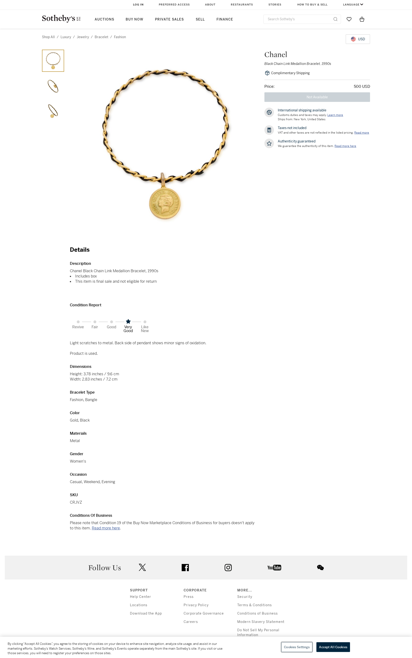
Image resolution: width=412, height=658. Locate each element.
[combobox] (302, 19)
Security (244, 597)
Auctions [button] (104, 19)
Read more (361, 133)
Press (189, 597)
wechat (320, 567)
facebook (185, 567)
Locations (138, 605)
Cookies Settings (297, 647)
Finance (224, 19)
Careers (191, 622)
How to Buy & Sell (312, 4)
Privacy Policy (196, 605)
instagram (228, 567)
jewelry (83, 37)
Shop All (48, 37)
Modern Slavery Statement (260, 622)
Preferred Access (174, 4)
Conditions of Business (257, 613)
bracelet (101, 37)
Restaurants (242, 4)
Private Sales (169, 19)
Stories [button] (274, 4)
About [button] (210, 4)
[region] (206, 647)
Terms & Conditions (254, 605)
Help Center (140, 597)
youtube (274, 567)
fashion (120, 37)
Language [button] (351, 4)
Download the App (146, 613)
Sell (200, 19)
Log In (138, 4)
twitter (142, 567)
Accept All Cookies (333, 647)
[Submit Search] (335, 19)
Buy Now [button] (134, 19)
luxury (66, 37)
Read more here (106, 528)
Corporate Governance (204, 613)
